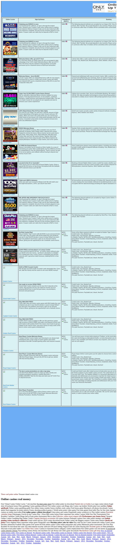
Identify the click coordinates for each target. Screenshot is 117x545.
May (18, 537)
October (73, 537)
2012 (23, 543)
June (14, 537)
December (56, 537)
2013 (83, 541)
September (111, 535)
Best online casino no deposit (62, 533)
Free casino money (100, 533)
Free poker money (100, 535)
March (28, 537)
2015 (24, 539)
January (43, 537)
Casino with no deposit (45, 535)
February (35, 537)
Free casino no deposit (24, 533)
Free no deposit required (84, 535)
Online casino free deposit (82, 533)
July (9, 537)
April (23, 537)
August (4, 537)
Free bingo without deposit (26, 535)
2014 (109, 539)
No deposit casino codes (42, 533)
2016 (49, 537)
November (65, 537)
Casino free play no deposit (64, 535)
